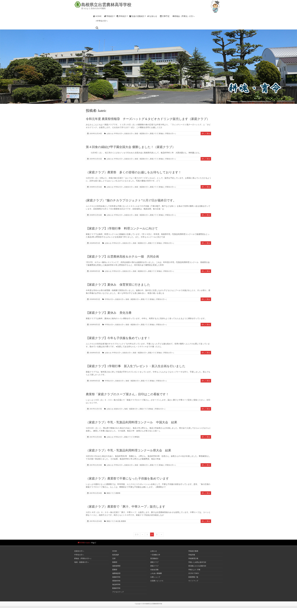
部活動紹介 (154, 558)
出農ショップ (155, 577)
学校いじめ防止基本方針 (197, 562)
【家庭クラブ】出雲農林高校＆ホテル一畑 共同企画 (122, 256)
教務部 (114, 562)
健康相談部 (116, 573)
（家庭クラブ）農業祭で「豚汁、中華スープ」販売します (125, 506)
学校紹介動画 (193, 551)
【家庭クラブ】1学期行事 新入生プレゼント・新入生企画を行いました (135, 366)
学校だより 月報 (194, 570)
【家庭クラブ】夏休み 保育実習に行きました (118, 284)
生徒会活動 (154, 570)
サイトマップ (193, 581)
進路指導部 (116, 566)
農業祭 (117, 493)
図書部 (114, 570)
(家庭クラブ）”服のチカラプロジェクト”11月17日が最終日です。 (131, 200)
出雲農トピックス (156, 581)
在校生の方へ (129, 133)
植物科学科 (116, 577)
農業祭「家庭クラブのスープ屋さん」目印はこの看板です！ (127, 394)
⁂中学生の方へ (102, 21)
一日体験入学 (155, 555)
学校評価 (191, 555)
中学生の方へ (119, 133)
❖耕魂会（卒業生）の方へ (183, 16)
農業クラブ (154, 562)
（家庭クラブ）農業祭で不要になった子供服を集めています (127, 478)
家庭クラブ (154, 133)
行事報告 (136, 437)
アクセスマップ (118, 592)
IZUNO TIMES (193, 573)
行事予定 (165, 16)
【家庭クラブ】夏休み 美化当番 (109, 312)
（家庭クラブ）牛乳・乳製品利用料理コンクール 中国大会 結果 (131, 422)
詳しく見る (206, 133)
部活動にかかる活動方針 (197, 566)
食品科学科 (116, 584)
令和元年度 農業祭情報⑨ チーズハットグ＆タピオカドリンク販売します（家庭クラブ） (148, 119)
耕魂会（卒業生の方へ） (168, 133)
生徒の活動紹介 (138, 16)
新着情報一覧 (193, 577)
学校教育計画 (193, 558)
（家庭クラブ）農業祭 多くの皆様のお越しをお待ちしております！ (133, 172)
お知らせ (153, 16)
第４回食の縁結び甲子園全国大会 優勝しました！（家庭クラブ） (130, 147)
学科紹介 (122, 16)
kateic (88, 543)
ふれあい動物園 (156, 573)
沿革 (114, 558)
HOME (98, 16)
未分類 (117, 521)
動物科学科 (116, 588)
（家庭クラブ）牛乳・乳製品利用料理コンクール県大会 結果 (128, 450)
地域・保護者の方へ (142, 133)
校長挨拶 (115, 555)
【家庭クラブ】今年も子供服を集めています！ (118, 338)
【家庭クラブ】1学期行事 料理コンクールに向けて (122, 228)
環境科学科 (116, 581)
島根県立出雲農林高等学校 (106, 4)
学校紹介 (110, 16)
